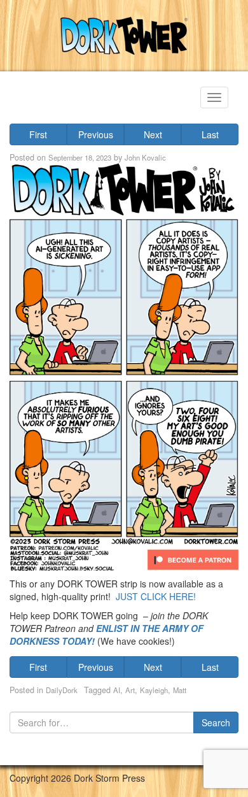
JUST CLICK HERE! (156, 596)
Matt (179, 690)
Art (130, 690)
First (38, 134)
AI (116, 690)
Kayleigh (154, 690)
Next (153, 134)
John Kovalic (145, 157)
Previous (95, 134)
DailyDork (62, 690)
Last (210, 134)
